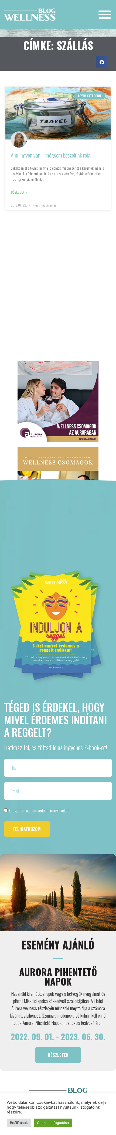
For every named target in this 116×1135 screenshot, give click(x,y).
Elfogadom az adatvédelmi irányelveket (39, 810)
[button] (104, 15)
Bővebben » (19, 192)
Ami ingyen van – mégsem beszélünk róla (50, 155)
